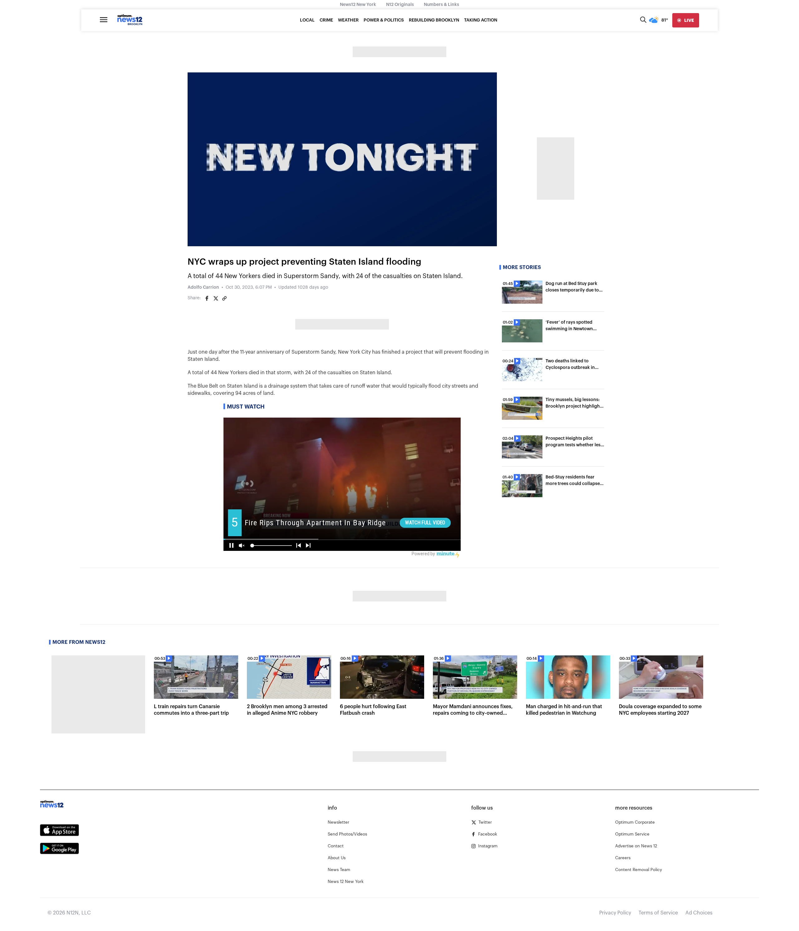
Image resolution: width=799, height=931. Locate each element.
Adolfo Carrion (203, 287)
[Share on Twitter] (215, 298)
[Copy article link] (224, 298)
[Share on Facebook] (206, 298)
